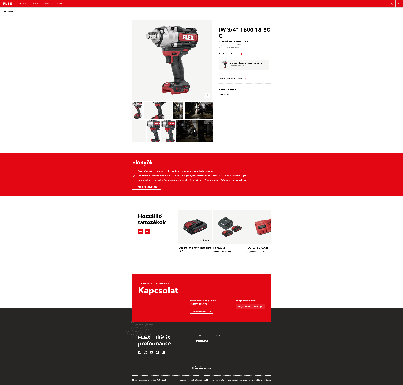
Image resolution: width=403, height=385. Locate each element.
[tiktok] (157, 352)
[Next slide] (147, 231)
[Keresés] (399, 4)
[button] (231, 53)
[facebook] (140, 352)
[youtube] (151, 352)
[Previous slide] (140, 231)
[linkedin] (163, 352)
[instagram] (146, 352)
